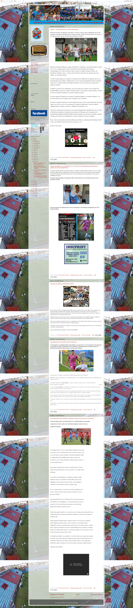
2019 (33, 182)
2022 (33, 138)
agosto (35, 148)
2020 (33, 181)
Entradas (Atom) (60, 597)
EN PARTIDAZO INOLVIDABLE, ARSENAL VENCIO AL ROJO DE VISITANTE (72, 418)
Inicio (77, 594)
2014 (33, 191)
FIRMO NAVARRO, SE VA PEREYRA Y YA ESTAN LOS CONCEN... (40, 167)
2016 (33, 188)
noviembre (35, 143)
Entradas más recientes (57, 594)
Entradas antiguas (96, 594)
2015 (33, 190)
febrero (35, 159)
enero (34, 161)
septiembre (36, 147)
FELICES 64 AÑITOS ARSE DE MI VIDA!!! (62, 284)
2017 (33, 186)
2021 (33, 140)
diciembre (35, 141)
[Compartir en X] (53, 159)
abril (34, 156)
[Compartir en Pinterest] (56, 159)
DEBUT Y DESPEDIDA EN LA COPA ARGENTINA (64, 29)
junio (34, 152)
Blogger (76, 602)
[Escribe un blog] (52, 159)
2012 (33, 195)
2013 (33, 193)
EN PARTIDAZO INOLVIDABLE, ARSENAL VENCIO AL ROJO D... (40, 177)
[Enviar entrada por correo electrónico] (93, 157)
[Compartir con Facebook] (55, 159)
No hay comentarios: (87, 157)
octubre (35, 145)
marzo (35, 158)
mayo (34, 154)
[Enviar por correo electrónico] (51, 159)
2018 (33, 184)
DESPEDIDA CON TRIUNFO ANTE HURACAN (63, 342)
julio (34, 150)
